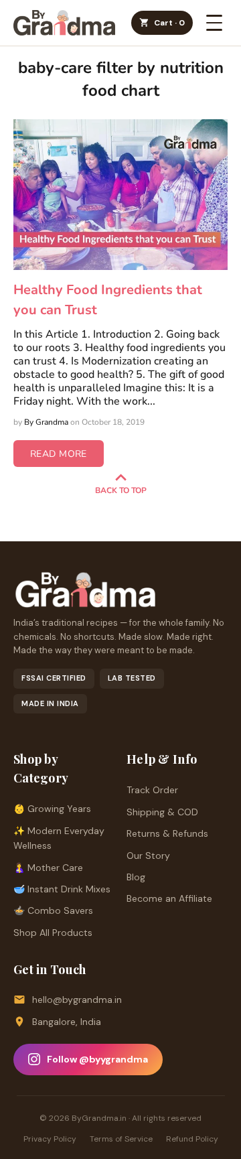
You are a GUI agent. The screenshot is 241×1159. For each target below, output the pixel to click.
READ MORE (58, 454)
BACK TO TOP (121, 490)
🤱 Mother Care (48, 868)
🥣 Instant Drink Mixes (61, 889)
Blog (136, 877)
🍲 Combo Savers (53, 910)
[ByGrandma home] (64, 23)
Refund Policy (192, 1139)
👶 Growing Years (52, 809)
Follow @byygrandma (97, 1059)
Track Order (152, 790)
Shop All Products (52, 933)
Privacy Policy (49, 1139)
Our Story (148, 855)
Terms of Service (121, 1139)
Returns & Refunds (167, 833)
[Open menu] (214, 23)
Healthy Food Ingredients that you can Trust (107, 300)
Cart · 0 (169, 22)
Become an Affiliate (169, 898)
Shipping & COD (162, 812)
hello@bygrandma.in (77, 1000)
